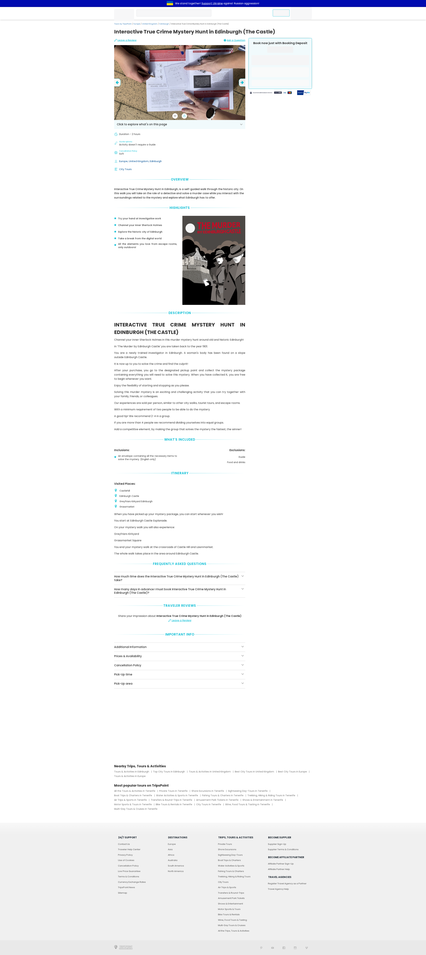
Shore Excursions (227, 849)
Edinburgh (164, 23)
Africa (171, 854)
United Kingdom (149, 23)
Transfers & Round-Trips (231, 892)
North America (176, 871)
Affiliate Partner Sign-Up (281, 863)
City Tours (125, 169)
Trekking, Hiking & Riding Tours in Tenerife (271, 795)
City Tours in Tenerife (209, 804)
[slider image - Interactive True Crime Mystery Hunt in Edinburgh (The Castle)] (179, 82)
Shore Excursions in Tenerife (208, 791)
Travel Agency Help (278, 889)
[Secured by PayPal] (304, 93)
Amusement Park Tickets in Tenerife (217, 800)
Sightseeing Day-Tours (230, 854)
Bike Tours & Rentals (229, 914)
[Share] (184, 116)
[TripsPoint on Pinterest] (261, 947)
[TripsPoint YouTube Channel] (272, 947)
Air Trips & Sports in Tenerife (130, 800)
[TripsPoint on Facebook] (284, 947)
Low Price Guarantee (129, 871)
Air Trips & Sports (227, 887)
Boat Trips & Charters (229, 860)
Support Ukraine (212, 3)
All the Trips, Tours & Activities (233, 930)
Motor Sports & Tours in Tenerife (133, 804)
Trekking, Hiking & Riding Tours (234, 876)
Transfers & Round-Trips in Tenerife (172, 800)
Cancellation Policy (128, 865)
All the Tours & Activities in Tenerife (135, 791)
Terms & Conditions (128, 876)
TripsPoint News (126, 887)
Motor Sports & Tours (229, 909)
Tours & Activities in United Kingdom (210, 771)
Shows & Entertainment (230, 903)
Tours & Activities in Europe (130, 776)
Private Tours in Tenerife (173, 791)
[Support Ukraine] (170, 3)
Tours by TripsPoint (122, 23)
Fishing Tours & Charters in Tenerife (223, 795)
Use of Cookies (126, 860)
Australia (172, 860)
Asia (170, 849)
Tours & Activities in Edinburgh (132, 771)
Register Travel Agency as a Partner (287, 883)
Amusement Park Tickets (231, 898)
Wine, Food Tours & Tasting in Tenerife (248, 804)
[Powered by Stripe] (271, 93)
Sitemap (122, 892)
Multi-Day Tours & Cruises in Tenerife (135, 809)
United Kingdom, (139, 161)
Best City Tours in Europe (293, 771)
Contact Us (124, 844)
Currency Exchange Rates (132, 882)
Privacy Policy (125, 854)
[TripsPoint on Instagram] (295, 947)
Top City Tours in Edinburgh (169, 771)
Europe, (124, 161)
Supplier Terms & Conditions (283, 849)
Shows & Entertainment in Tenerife (263, 800)
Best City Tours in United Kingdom (255, 771)
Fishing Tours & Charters (231, 871)
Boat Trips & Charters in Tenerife (133, 795)
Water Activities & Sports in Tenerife (177, 795)
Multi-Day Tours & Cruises (231, 925)
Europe (137, 23)
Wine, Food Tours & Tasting (232, 920)
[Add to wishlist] (175, 116)
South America (176, 865)
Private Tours (225, 844)
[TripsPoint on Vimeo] (306, 947)
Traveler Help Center (129, 849)
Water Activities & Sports (231, 865)
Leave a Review (126, 40)
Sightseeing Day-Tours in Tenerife (248, 791)
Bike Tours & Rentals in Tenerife (174, 804)
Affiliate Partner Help (279, 869)
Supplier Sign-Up (277, 844)
